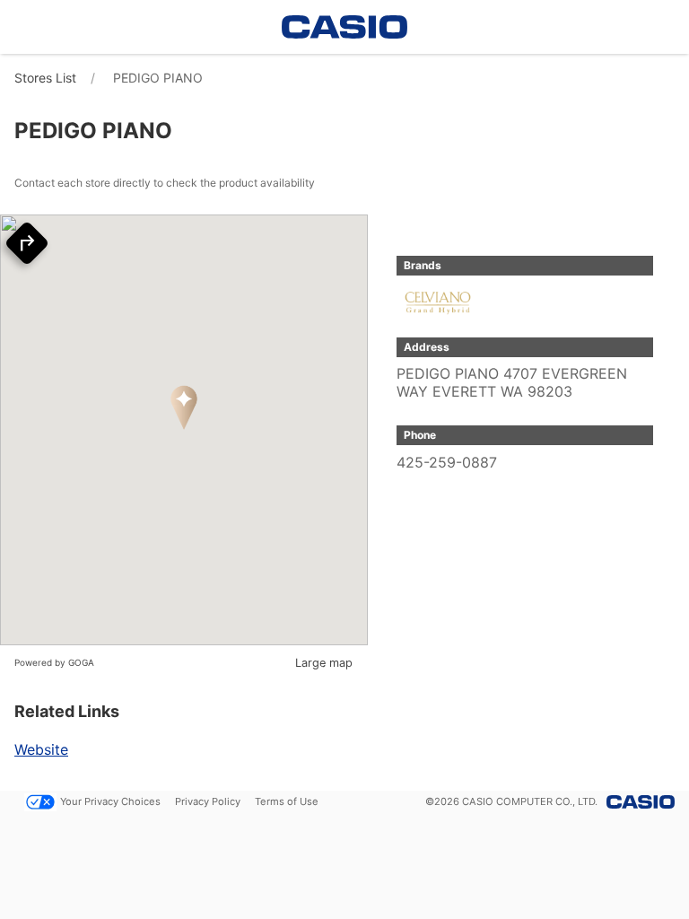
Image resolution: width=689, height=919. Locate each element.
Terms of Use (286, 801)
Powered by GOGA (54, 662)
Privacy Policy (207, 801)
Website (41, 749)
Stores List (45, 77)
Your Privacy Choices (110, 801)
